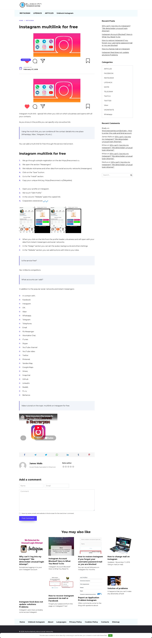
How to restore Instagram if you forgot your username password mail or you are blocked (117, 42)
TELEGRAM (108, 92)
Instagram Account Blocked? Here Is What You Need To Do (60, 561)
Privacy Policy (75, 622)
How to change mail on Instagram (116, 49)
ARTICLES (49, 13)
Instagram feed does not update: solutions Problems (31, 604)
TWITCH (107, 96)
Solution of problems (118, 588)
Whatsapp (108, 114)
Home (22, 622)
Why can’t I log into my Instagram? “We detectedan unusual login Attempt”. (116, 28)
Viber (106, 105)
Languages (61, 622)
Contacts (105, 622)
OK (110, 635)
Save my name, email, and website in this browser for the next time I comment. (48, 513)
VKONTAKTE (109, 110)
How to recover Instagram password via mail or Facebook (61, 598)
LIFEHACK (37, 13)
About (50, 622)
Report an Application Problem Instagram (88, 598)
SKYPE (106, 87)
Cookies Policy (91, 622)
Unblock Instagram (65, 13)
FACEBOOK (108, 73)
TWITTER (107, 101)
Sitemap (116, 622)
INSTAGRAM (25, 13)
